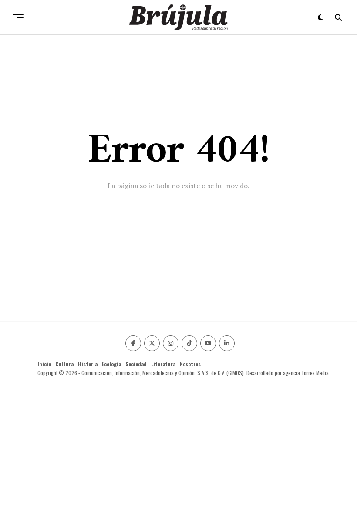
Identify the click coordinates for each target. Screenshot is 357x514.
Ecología (111, 364)
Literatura (163, 364)
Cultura (64, 364)
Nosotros (190, 364)
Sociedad (136, 364)
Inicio (44, 364)
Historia (88, 364)
